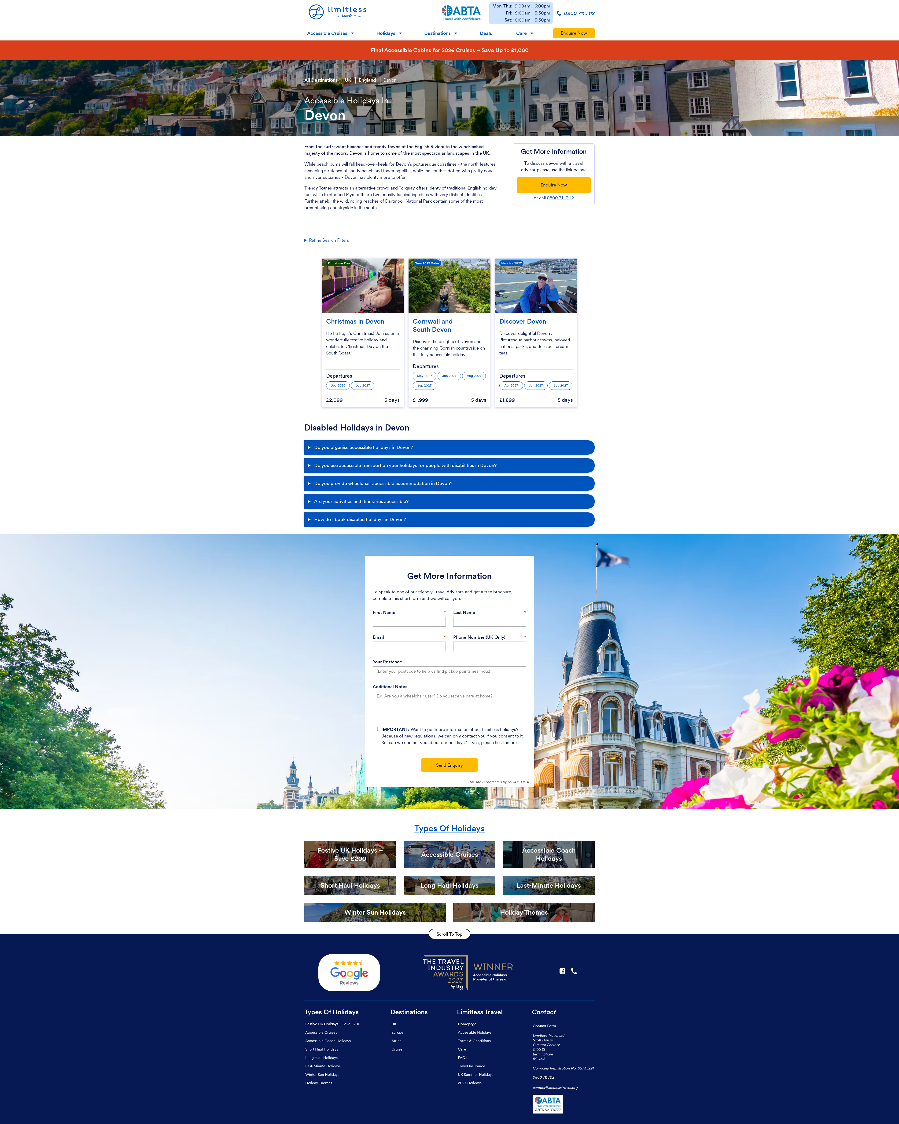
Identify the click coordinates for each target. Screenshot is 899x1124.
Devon (390, 80)
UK (348, 80)
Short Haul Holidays (321, 1049)
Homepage (467, 1024)
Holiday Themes (318, 1082)
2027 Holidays (470, 1082)
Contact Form (544, 1025)
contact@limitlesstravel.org (555, 1087)
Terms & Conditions (474, 1040)
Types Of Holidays (449, 828)
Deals (486, 33)
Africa (396, 1040)
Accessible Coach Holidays (328, 1040)
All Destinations (321, 80)
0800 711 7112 (560, 198)
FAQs (462, 1057)
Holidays (385, 33)
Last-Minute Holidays (323, 1066)
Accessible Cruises (327, 33)
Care (521, 33)
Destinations (437, 33)
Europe (397, 1032)
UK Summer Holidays (475, 1074)
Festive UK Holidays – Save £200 (332, 1024)
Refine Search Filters (329, 240)
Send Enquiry (449, 765)
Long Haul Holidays (321, 1057)
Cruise (396, 1049)
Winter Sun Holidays (322, 1074)
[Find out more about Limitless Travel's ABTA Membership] (461, 13)
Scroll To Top (449, 934)
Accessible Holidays (474, 1032)
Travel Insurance (471, 1066)
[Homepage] (368, 13)
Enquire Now (574, 33)
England (367, 80)
